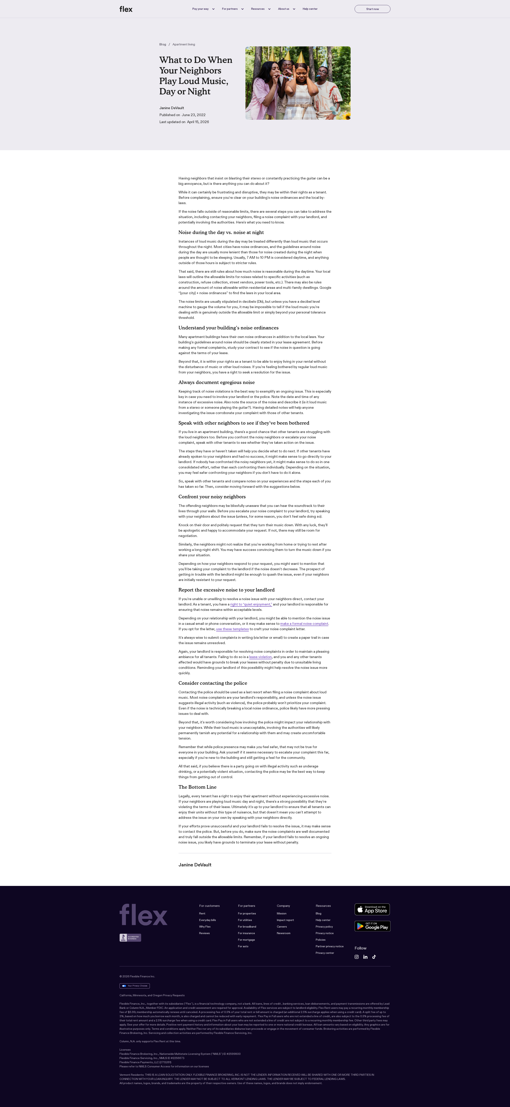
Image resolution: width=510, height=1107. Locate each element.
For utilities (245, 920)
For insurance (246, 933)
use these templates (232, 629)
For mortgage (246, 939)
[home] (126, 9)
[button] (202, 9)
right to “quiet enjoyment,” (251, 604)
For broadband (247, 926)
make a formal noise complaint (304, 623)
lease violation (260, 657)
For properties (247, 913)
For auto (243, 946)
